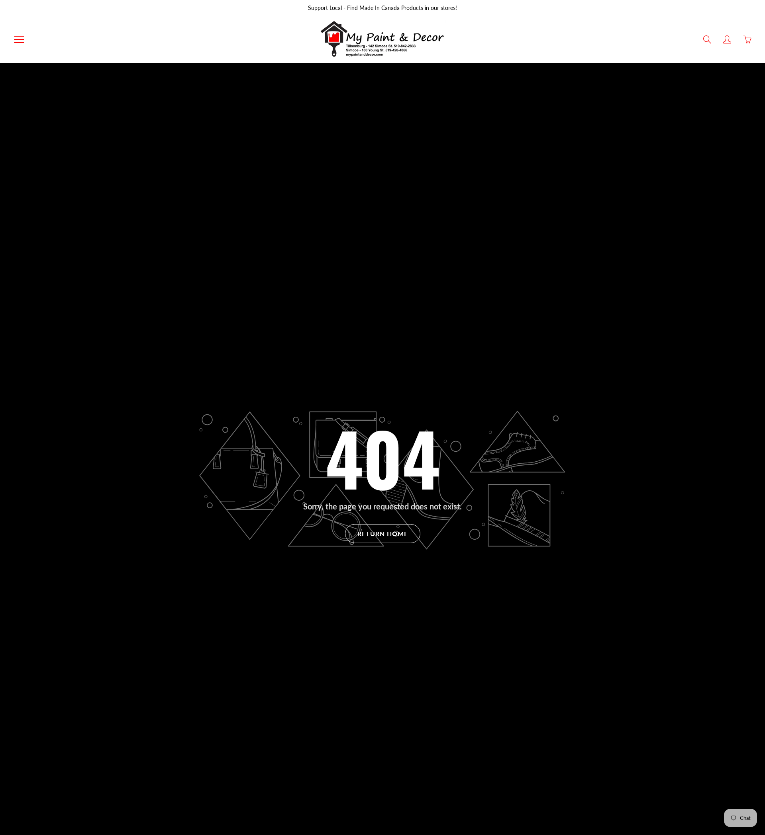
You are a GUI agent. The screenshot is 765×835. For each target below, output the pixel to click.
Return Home (382, 533)
